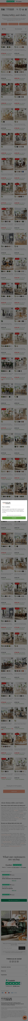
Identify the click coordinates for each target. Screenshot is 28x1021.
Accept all (14, 517)
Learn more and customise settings (14, 515)
